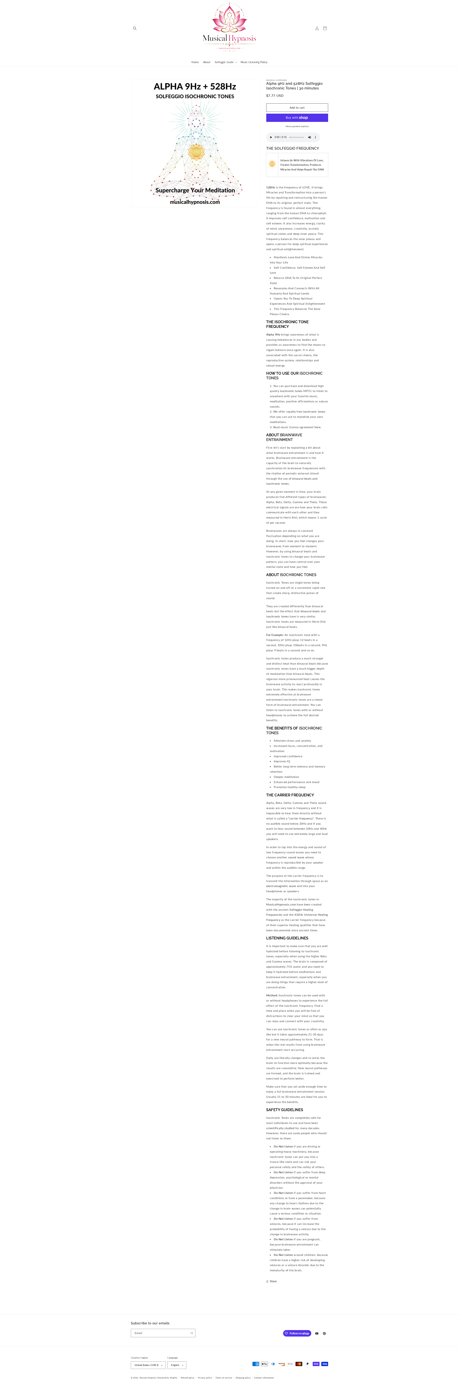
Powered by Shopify (167, 1378)
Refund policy (188, 1378)
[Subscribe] (191, 1333)
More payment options (297, 126)
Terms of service (224, 1378)
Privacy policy (205, 1378)
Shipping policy (243, 1378)
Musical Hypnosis (148, 1378)
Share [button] (273, 1281)
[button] (135, 28)
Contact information (264, 1378)
